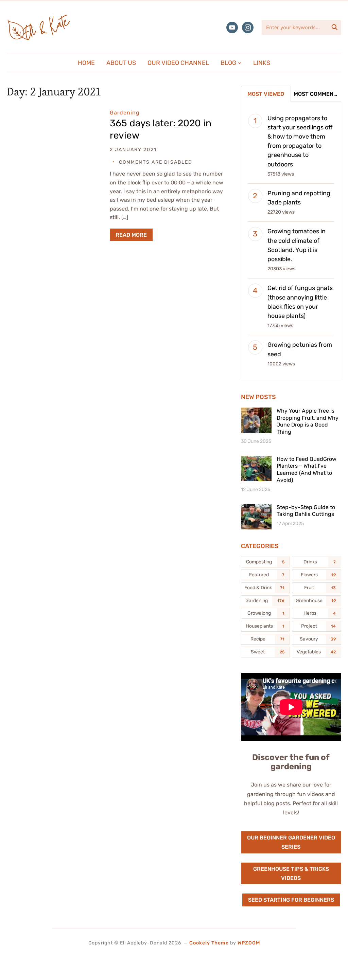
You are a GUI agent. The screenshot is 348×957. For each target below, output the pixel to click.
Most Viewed (265, 94)
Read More (131, 235)
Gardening (125, 112)
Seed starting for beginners (291, 900)
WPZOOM (249, 943)
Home (86, 63)
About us (121, 63)
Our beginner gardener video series (291, 842)
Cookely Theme (209, 943)
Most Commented (317, 94)
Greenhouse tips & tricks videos (291, 873)
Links (261, 63)
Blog (228, 63)
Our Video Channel (178, 63)
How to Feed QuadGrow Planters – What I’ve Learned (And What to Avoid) (306, 469)
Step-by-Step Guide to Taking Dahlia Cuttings (306, 511)
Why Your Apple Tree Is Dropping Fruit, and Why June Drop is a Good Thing (307, 421)
